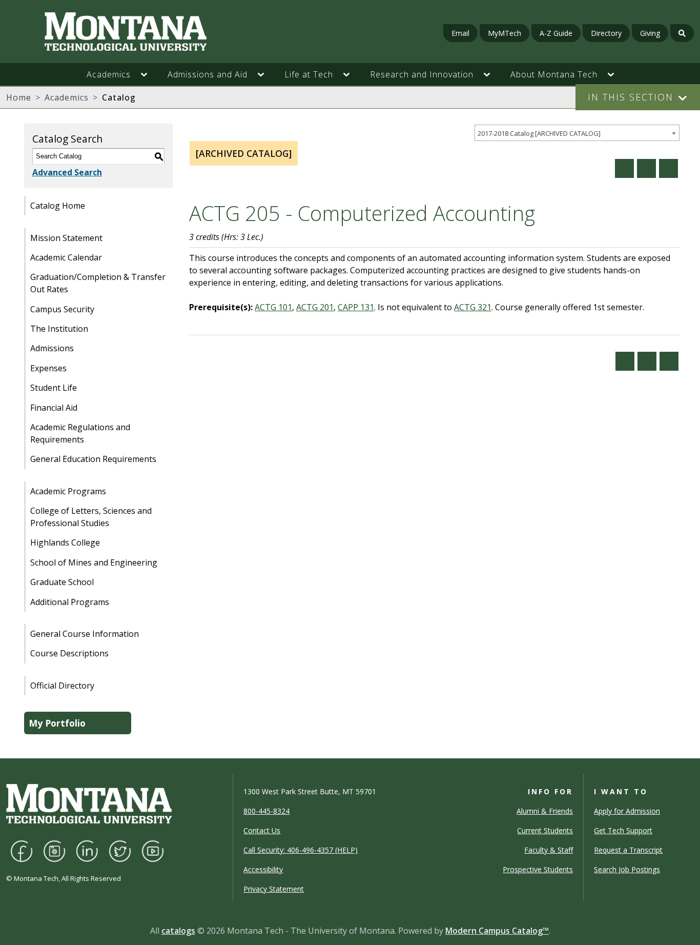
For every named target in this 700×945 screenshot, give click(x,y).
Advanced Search (67, 172)
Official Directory (62, 685)
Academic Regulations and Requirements (80, 433)
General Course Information (84, 633)
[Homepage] (120, 31)
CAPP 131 (356, 307)
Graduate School (62, 582)
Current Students (545, 830)
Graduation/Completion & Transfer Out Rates (98, 283)
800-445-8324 (266, 811)
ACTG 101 (273, 307)
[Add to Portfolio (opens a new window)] (624, 168)
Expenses (48, 368)
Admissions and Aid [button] (208, 74)
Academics (67, 97)
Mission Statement (66, 238)
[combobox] (577, 133)
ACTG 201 (315, 307)
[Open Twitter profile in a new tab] (120, 850)
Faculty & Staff (548, 850)
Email (460, 33)
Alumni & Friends (545, 811)
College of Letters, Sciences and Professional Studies (91, 517)
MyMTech (504, 33)
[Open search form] (682, 33)
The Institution (59, 328)
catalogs (178, 930)
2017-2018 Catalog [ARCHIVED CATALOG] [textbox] (539, 133)
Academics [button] (109, 74)
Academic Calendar (66, 257)
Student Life (53, 387)
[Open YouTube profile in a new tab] (152, 850)
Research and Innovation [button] (421, 74)
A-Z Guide (556, 33)
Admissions (52, 348)
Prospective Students (538, 869)
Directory (606, 33)
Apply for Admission (627, 811)
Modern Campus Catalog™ (497, 930)
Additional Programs (69, 602)
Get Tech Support (623, 830)
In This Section (630, 97)
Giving (650, 33)
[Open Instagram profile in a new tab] (54, 850)
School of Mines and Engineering (93, 562)
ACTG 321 (472, 307)
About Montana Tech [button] (554, 74)
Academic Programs (68, 491)
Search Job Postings (627, 869)
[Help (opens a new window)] (668, 168)
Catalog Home (57, 205)
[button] (149, 74)
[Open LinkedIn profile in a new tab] (87, 850)
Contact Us (261, 830)
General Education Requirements (93, 459)
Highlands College (65, 542)
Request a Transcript (628, 850)
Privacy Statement (273, 889)
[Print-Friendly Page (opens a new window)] (646, 168)
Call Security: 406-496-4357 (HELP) (300, 850)
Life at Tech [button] (308, 74)
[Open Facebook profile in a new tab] (21, 850)
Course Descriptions (69, 653)
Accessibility (263, 869)
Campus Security (62, 309)
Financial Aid (53, 407)
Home (18, 97)
